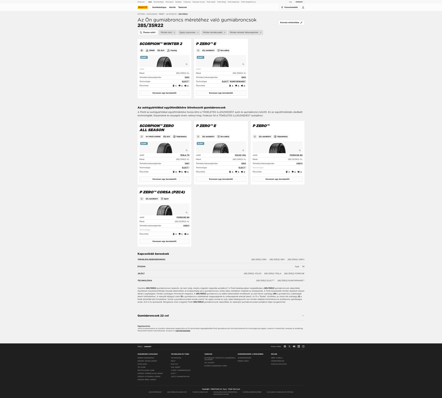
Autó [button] (150, 2)
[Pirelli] (145, 7)
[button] (187, 77)
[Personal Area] (303, 7)
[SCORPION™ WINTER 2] (164, 61)
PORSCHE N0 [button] (296, 155)
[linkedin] (299, 346)
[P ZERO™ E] (221, 61)
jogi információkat (183, 331)
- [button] (245, 69)
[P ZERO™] (278, 147)
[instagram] (303, 346)
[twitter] (289, 346)
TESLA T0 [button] (184, 155)
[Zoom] (187, 64)
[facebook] (285, 346)
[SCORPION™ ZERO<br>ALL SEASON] (164, 147)
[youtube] (294, 346)
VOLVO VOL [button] (240, 155)
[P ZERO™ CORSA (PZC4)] (164, 209)
